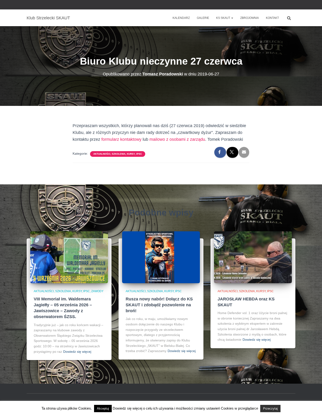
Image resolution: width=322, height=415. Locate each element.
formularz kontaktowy (121, 139)
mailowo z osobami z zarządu (177, 139)
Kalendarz (181, 18)
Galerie (203, 18)
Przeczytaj (270, 408)
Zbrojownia (249, 18)
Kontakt (272, 18)
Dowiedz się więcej (77, 351)
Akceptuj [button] (103, 408)
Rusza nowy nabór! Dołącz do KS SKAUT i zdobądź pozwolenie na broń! (159, 305)
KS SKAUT (223, 18)
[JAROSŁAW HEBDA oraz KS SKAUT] (253, 257)
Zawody (97, 291)
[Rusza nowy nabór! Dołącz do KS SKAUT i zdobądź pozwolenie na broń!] (161, 257)
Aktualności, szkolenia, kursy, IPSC (117, 154)
